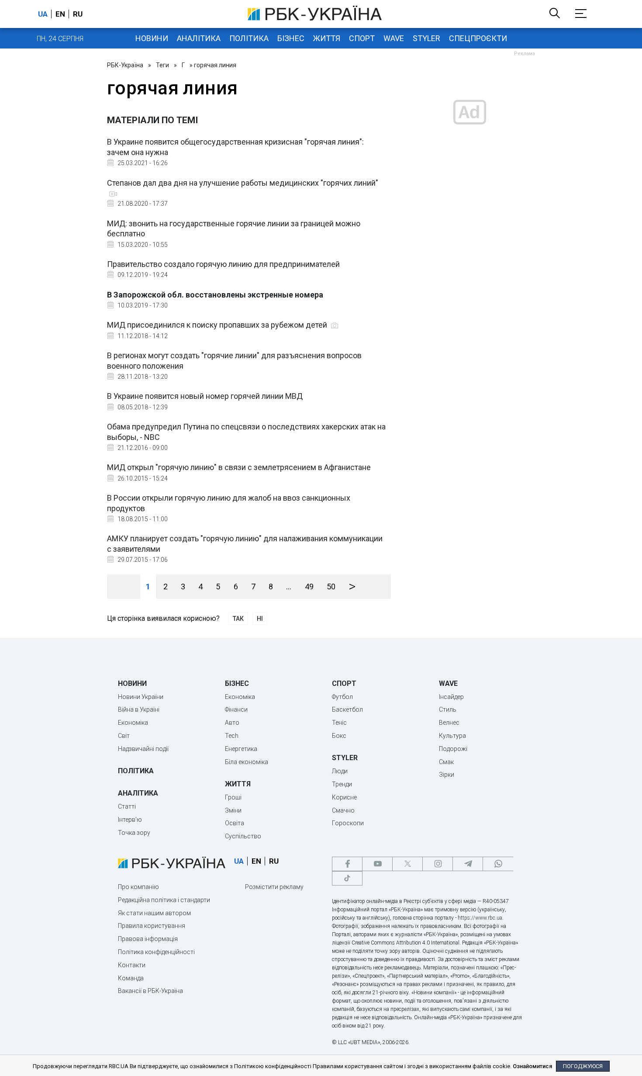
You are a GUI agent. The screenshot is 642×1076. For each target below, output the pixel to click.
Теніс (339, 722)
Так (238, 618)
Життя (326, 38)
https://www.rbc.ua (480, 918)
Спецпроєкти (478, 38)
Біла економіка (246, 761)
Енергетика (241, 748)
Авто (232, 722)
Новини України (140, 696)
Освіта (234, 823)
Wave (393, 38)
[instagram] (437, 864)
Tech (231, 735)
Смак (446, 761)
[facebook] (347, 864)
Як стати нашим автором (154, 913)
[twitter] (407, 864)
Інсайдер (451, 696)
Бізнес (290, 38)
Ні (260, 618)
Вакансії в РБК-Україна (150, 990)
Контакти (131, 965)
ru (78, 14)
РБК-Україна (125, 65)
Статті (127, 806)
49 (309, 586)
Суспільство (243, 836)
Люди (340, 771)
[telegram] (467, 864)
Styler (426, 38)
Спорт (362, 38)
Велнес (449, 722)
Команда (131, 978)
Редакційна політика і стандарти (164, 899)
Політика (249, 38)
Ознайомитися (532, 1066)
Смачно (343, 810)
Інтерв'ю (130, 819)
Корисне (344, 797)
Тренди (342, 784)
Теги (162, 65)
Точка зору (134, 832)
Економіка (133, 722)
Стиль (447, 709)
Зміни (233, 810)
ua (43, 14)
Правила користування (151, 925)
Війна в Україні (138, 709)
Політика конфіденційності (156, 951)
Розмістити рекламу (274, 886)
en (60, 14)
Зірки (446, 774)
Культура (452, 735)
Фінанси (236, 709)
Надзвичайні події (143, 748)
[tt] (347, 878)
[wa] (498, 864)
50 (331, 586)
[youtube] (377, 864)
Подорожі (453, 748)
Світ (124, 735)
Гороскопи (348, 823)
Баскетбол (347, 709)
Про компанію (138, 886)
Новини (151, 38)
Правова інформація (148, 938)
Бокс (339, 735)
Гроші (233, 797)
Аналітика (199, 38)
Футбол (342, 696)
